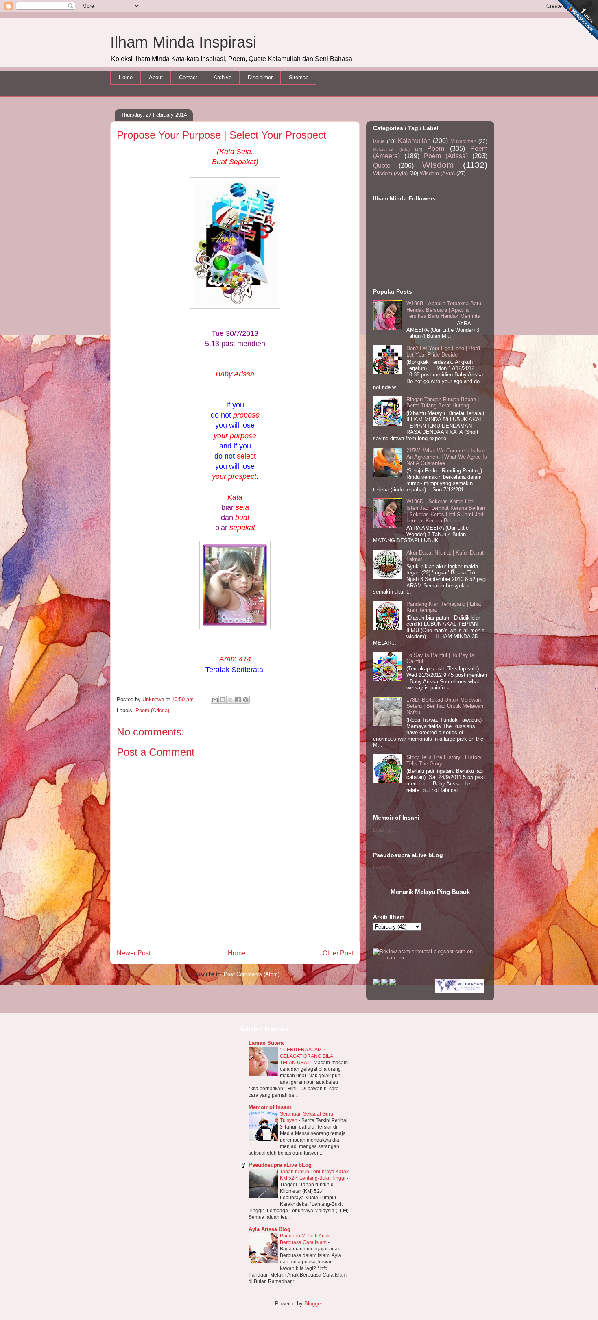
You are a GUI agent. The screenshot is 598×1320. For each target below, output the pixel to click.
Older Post (338, 953)
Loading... (384, 830)
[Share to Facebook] (238, 700)
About (156, 77)
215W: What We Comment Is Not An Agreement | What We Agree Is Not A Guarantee (446, 457)
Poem (435, 148)
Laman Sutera (266, 1043)
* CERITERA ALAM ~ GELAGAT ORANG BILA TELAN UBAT (306, 1056)
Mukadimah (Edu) (391, 149)
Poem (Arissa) (152, 710)
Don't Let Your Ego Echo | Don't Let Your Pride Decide (443, 351)
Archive (222, 77)
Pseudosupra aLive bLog (280, 1165)
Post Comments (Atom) (251, 974)
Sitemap (298, 77)
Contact (188, 77)
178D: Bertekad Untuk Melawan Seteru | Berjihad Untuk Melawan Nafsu (444, 706)
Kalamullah (414, 140)
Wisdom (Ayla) (390, 173)
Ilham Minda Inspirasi (183, 42)
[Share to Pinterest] (246, 700)
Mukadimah (463, 141)
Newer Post (134, 953)
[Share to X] (230, 700)
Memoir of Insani (270, 1107)
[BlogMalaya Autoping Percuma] (376, 983)
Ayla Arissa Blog (269, 1229)
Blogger (313, 1303)
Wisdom (438, 165)
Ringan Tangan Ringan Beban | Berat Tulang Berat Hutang (442, 402)
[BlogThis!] (222, 700)
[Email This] (215, 700)
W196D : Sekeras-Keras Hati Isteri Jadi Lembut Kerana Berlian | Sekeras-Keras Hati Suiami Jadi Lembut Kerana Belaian (445, 511)
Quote (382, 165)
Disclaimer (260, 77)
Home (126, 77)
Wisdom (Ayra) (437, 173)
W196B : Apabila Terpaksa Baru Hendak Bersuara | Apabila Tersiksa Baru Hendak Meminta (443, 309)
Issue (379, 141)
